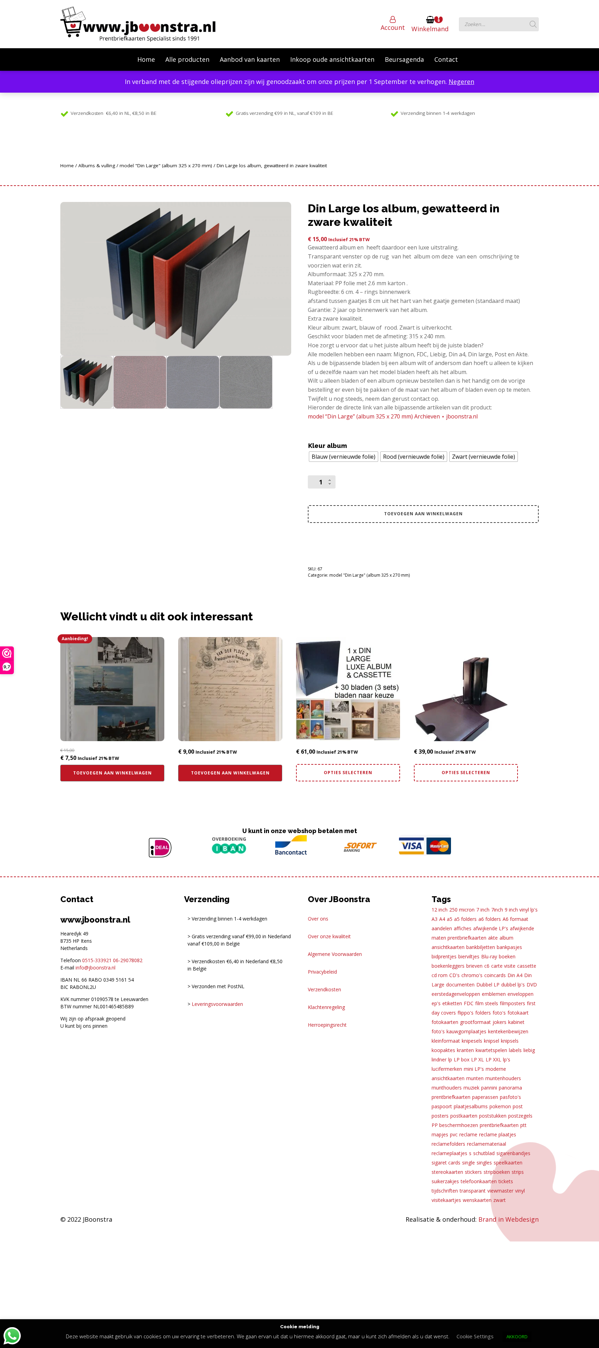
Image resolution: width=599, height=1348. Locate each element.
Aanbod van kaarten (250, 59)
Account (393, 27)
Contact (446, 59)
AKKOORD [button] (517, 1336)
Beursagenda (404, 59)
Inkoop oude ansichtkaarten (332, 59)
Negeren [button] (461, 81)
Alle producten (187, 59)
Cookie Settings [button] (475, 1336)
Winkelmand (430, 29)
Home (146, 59)
